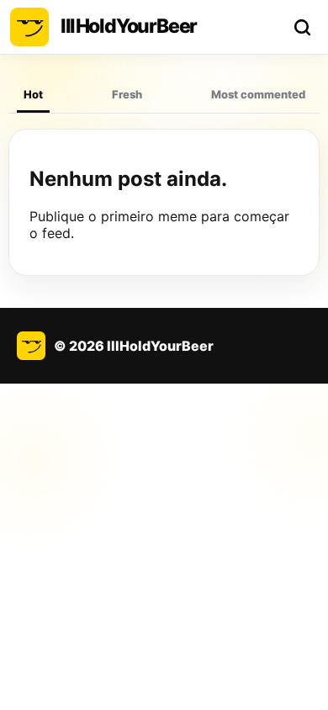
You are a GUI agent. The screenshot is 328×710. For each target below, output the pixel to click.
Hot (33, 94)
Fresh (127, 94)
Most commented (258, 94)
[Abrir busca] (302, 27)
